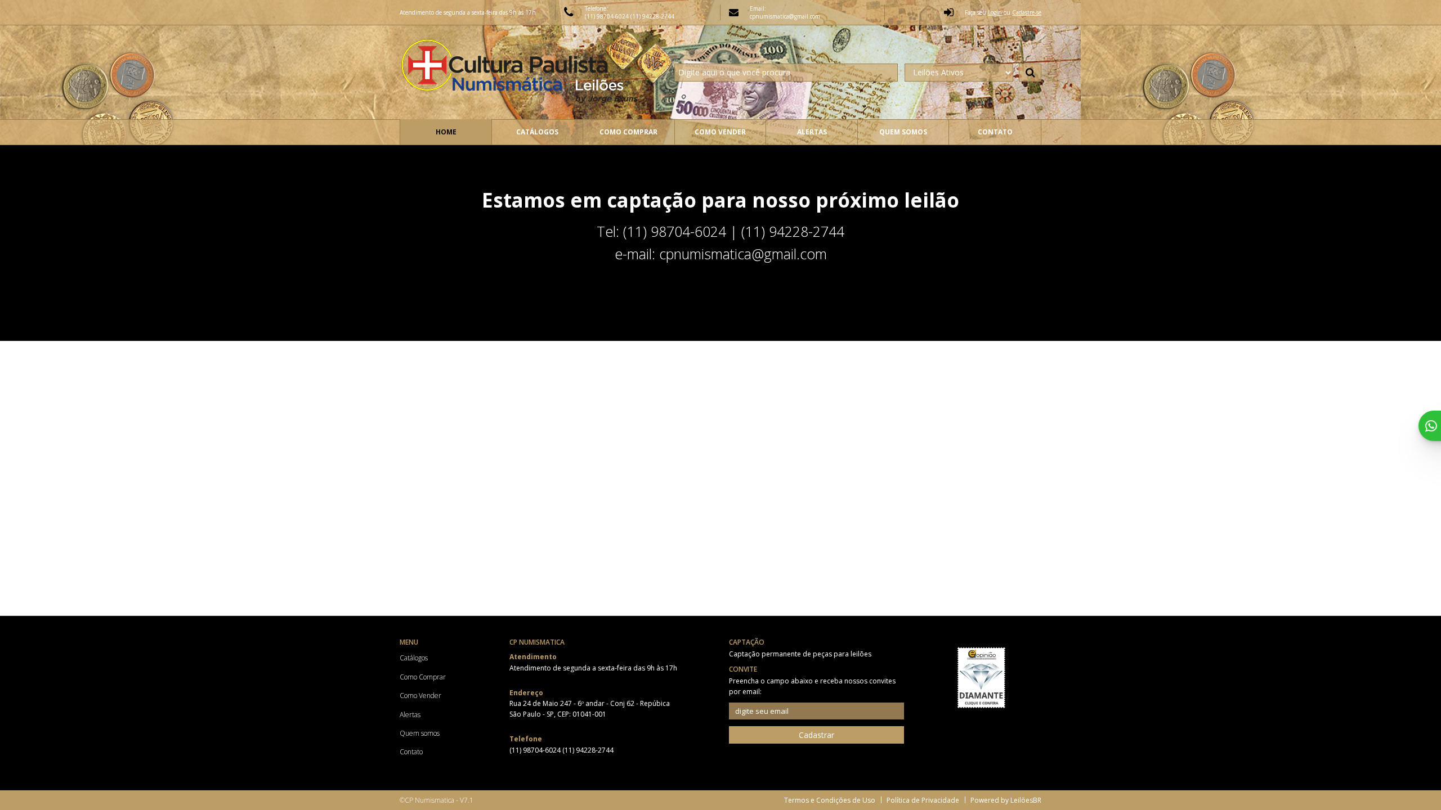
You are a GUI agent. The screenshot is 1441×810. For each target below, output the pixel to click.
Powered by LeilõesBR (1005, 800)
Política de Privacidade (923, 800)
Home (446, 132)
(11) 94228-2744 (652, 16)
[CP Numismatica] (521, 72)
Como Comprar (628, 132)
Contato (995, 132)
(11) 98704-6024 (607, 16)
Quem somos (903, 132)
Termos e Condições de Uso (829, 800)
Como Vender (720, 132)
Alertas (812, 132)
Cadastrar (816, 735)
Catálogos (537, 132)
